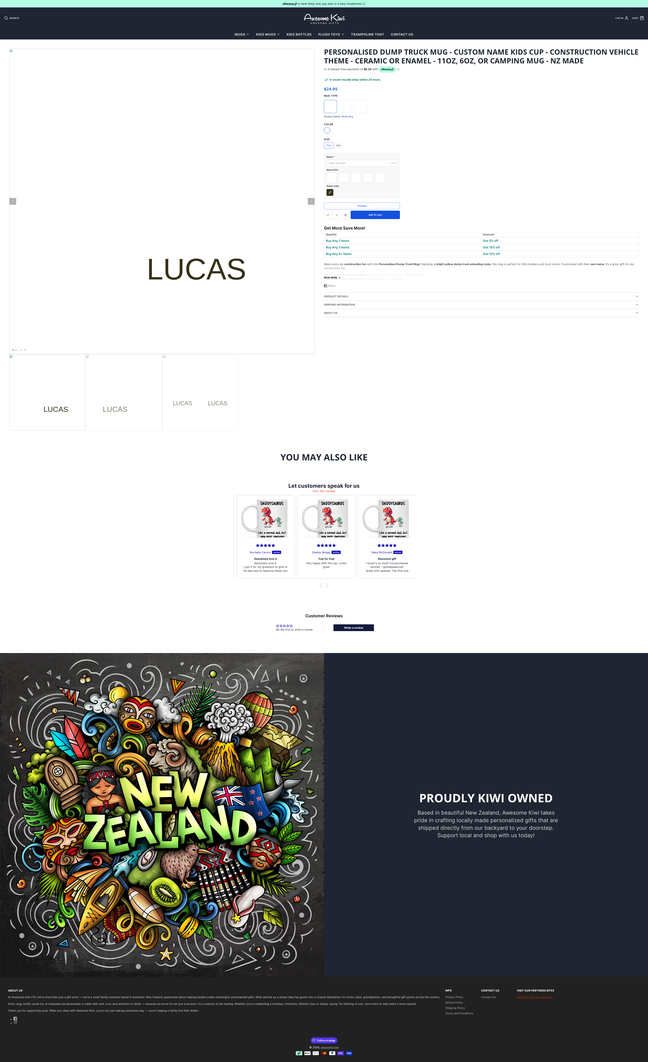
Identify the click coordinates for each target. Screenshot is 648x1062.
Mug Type (331, 95)
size (327, 139)
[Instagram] (15, 1022)
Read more (330, 278)
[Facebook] (15, 1018)
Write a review (353, 627)
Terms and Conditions (459, 1013)
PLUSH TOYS (329, 34)
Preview (362, 205)
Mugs (240, 34)
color (328, 124)
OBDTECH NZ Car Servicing (535, 997)
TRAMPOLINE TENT (367, 34)
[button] (321, 585)
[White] (327, 130)
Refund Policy (454, 1002)
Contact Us (402, 34)
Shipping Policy (455, 1008)
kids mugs (266, 34)
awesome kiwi (330, 1047)
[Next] (311, 201)
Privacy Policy (454, 997)
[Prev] (12, 201)
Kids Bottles (299, 34)
